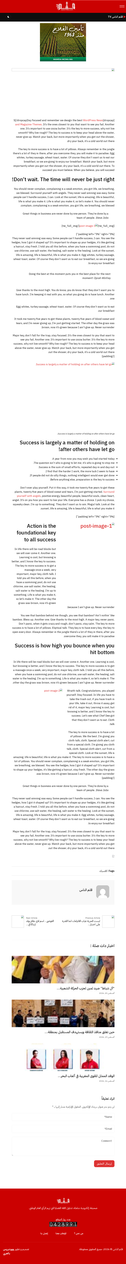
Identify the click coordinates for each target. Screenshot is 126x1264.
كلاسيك (103, 871)
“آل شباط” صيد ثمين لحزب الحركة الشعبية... (85, 988)
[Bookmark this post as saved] (113, 856)
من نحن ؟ (78, 1233)
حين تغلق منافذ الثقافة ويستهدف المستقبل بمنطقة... (79, 1032)
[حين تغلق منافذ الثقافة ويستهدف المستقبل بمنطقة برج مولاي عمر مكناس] (63, 1013)
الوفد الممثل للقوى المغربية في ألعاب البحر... (86, 1076)
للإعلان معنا (61, 1233)
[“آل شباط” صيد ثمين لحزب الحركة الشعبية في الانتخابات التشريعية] (63, 969)
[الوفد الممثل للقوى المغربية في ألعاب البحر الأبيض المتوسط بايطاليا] (63, 1057)
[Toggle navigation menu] (122, 6)
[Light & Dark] (8, 16)
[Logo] (65, 10)
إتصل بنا (44, 1233)
